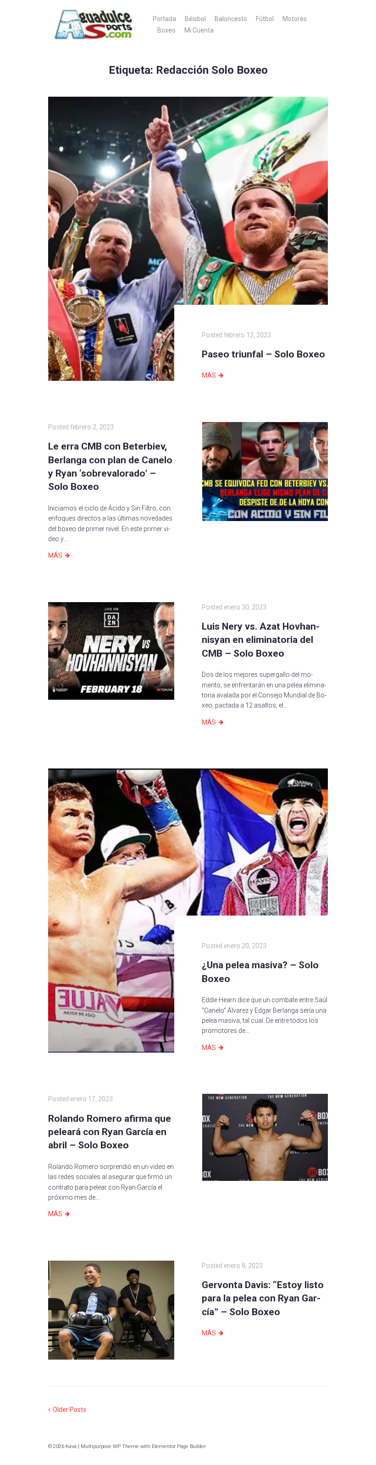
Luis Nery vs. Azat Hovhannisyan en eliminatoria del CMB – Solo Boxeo (261, 640)
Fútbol (265, 18)
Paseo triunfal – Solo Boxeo (263, 354)
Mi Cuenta (199, 30)
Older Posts (67, 1409)
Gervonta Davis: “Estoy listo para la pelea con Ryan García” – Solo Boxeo (263, 1298)
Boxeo (166, 30)
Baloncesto (231, 18)
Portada (164, 18)
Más (209, 375)
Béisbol (195, 18)
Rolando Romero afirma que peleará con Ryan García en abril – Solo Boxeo (109, 1132)
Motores (294, 18)
